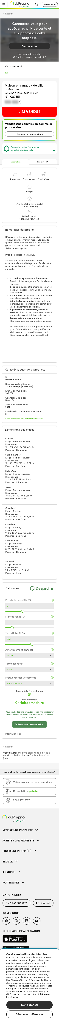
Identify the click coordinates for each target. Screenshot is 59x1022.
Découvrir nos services (30, 134)
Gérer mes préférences (30, 1014)
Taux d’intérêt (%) (15, 633)
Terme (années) (13, 663)
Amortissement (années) (19, 649)
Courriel (45, 903)
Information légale (13, 734)
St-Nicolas (19, 755)
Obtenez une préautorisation (29, 724)
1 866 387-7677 (18, 903)
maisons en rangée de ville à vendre (26, 754)
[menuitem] (29, 830)
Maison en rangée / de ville (24, 85)
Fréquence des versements (20, 677)
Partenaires (11, 882)
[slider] (22, 611)
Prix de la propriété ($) (18, 600)
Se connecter (49, 4)
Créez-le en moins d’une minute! (29, 57)
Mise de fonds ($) (15, 616)
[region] (29, 985)
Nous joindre (12, 895)
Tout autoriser (29, 1004)
